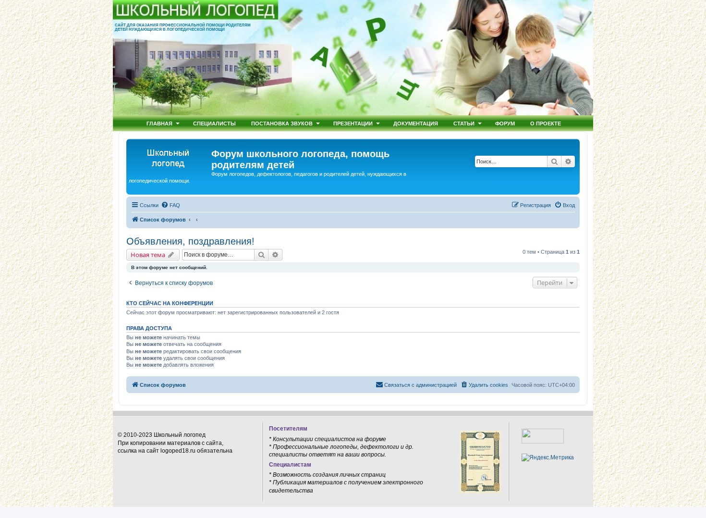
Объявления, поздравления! (190, 241)
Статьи (464, 123)
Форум (505, 123)
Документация (415, 123)
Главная (159, 123)
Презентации (353, 123)
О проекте (545, 123)
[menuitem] (170, 205)
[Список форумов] (170, 156)
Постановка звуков (282, 123)
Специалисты (214, 123)
